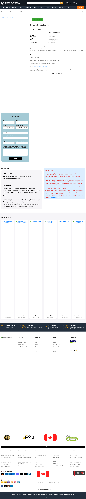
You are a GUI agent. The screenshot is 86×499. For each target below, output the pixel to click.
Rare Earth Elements (74, 450)
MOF (36, 457)
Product (5, 130)
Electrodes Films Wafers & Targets (8, 453)
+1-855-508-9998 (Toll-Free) (44, 487)
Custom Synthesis (22, 342)
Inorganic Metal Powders (10, 11)
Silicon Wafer (72, 453)
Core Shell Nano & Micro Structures (25, 468)
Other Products (7, 317)
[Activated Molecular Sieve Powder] (7, 268)
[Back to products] (83, 12)
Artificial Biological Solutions (24, 459)
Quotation (37, 346)
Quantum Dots (56, 468)
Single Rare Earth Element (75, 466)
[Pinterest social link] (58, 73)
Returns (54, 342)
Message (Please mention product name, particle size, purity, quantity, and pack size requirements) (15, 147)
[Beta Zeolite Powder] (64, 268)
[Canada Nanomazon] (43, 474)
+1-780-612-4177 (41, 485)
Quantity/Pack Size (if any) (9, 135)
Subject (4, 141)
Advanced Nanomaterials (23, 453)
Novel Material (56, 455)
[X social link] (56, 73)
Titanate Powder (73, 455)
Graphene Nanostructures (6, 457)
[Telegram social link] (61, 73)
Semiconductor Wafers (75, 464)
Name (4, 120)
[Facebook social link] (55, 73)
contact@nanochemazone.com (79, 3)
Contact (54, 351)
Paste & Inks (55, 463)
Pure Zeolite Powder (36, 315)
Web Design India (45, 497)
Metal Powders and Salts (40, 450)
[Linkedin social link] (60, 73)
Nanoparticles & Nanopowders (41, 459)
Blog (36, 349)
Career (36, 342)
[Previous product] (81, 12)
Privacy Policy (55, 340)
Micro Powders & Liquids (40, 455)
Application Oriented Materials (24, 457)
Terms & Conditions (54, 197)
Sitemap (54, 349)
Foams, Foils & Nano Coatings (7, 455)
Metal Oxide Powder (5, 466)
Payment (81, 7)
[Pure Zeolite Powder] (35, 268)
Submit (15, 158)
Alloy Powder (21, 455)
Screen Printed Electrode (75, 462)
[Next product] (84, 12)
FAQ (36, 351)
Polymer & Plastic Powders (58, 465)
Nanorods (37, 462)
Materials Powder (4, 464)
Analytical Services (22, 340)
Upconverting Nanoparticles (76, 457)
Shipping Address (20, 141)
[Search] (61, 3)
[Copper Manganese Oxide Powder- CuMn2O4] (78, 268)
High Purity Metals (5, 459)
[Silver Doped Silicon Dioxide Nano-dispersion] (21, 268)
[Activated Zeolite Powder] (50, 268)
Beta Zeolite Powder (64, 315)
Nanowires (55, 450)
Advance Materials (22, 450)
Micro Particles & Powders (40, 453)
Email (17, 120)
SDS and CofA (56, 346)
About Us (37, 340)
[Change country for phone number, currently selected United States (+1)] (4, 127)
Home (2, 11)
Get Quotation (38, 19)
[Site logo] (10, 2)
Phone (4, 125)
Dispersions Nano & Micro (6, 450)
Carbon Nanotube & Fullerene (24, 465)
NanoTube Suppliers (39, 466)
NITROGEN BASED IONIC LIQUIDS (60, 453)
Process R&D (21, 344)
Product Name (19, 125)
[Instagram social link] (8, 486)
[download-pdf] (79, 473)
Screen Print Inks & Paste (75, 459)
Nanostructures (38, 464)
